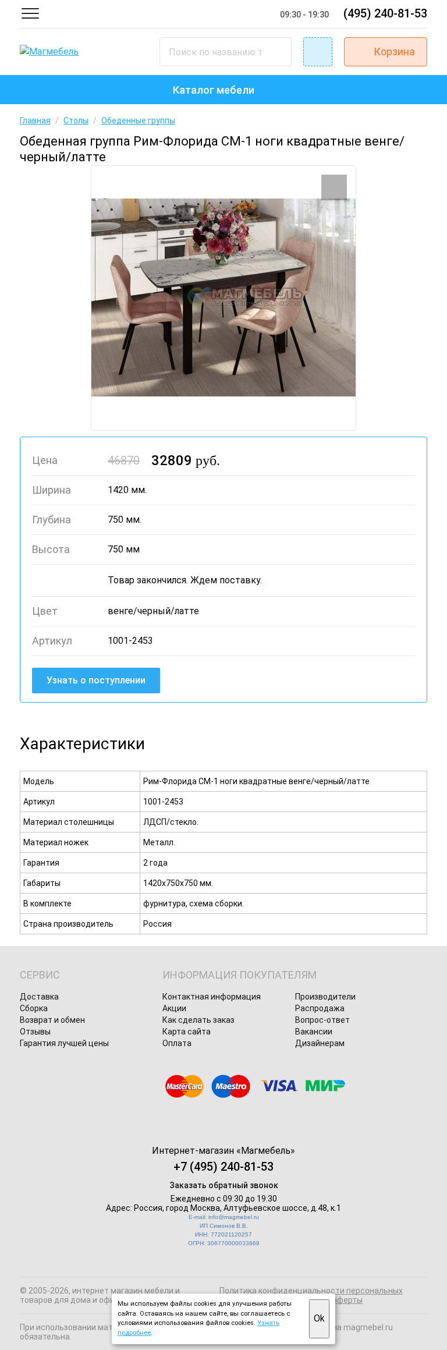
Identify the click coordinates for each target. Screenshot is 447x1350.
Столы (75, 120)
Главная (35, 120)
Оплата (176, 1043)
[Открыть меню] (30, 13)
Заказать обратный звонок (223, 1185)
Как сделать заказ (198, 1020)
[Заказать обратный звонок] (317, 51)
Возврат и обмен (52, 1020)
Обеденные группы (138, 120)
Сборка (34, 1008)
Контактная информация (211, 996)
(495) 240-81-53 (385, 13)
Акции (174, 1008)
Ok (319, 1318)
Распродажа (320, 1008)
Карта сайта (186, 1031)
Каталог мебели (213, 90)
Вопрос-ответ (322, 1020)
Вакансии (313, 1031)
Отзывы (35, 1031)
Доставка (39, 996)
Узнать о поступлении (96, 680)
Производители (325, 996)
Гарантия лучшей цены (64, 1043)
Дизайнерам (320, 1043)
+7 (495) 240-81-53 (223, 1167)
